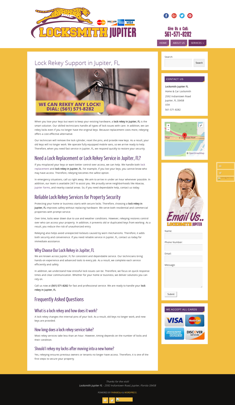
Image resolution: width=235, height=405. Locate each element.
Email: (168, 253)
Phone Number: (174, 242)
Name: (168, 231)
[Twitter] (225, 173)
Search (169, 56)
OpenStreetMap (196, 153)
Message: (170, 265)
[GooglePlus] (225, 179)
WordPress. (130, 392)
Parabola (116, 392)
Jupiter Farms (42, 187)
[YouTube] (225, 166)
